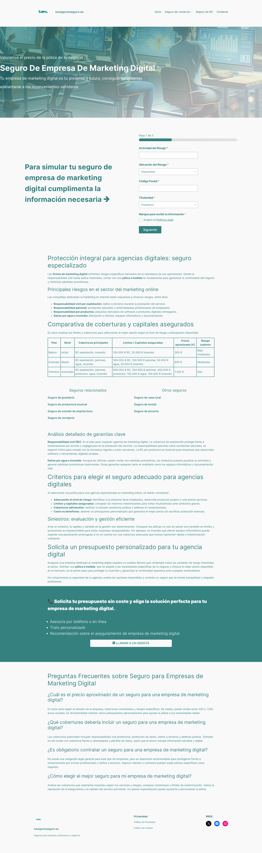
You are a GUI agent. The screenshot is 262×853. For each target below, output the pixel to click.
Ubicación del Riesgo (154, 164)
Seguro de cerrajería (61, 417)
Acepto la (158, 219)
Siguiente (150, 230)
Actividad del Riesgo (153, 148)
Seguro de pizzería (146, 411)
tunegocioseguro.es (69, 12)
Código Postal (149, 181)
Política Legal (164, 219)
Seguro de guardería (61, 397)
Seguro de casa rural (147, 397)
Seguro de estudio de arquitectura (70, 411)
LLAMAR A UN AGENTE (132, 643)
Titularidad (147, 197)
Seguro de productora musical (68, 404)
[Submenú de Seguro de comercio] (191, 12)
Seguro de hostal (145, 404)
